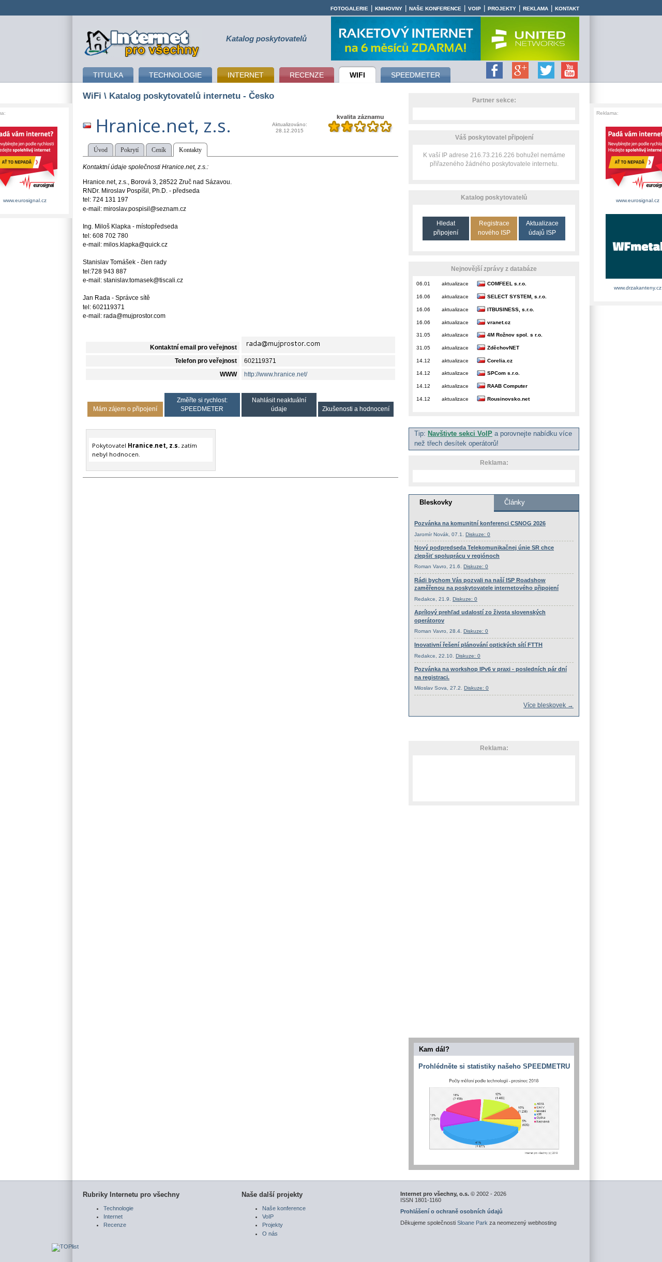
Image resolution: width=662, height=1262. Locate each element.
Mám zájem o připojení (125, 409)
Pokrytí (130, 150)
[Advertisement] (493, 778)
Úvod (101, 150)
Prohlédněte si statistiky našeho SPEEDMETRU (494, 1066)
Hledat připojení (445, 227)
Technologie (118, 1208)
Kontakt (567, 8)
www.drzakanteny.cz (637, 288)
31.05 (423, 335)
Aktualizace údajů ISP (542, 227)
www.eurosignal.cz (25, 200)
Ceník (159, 150)
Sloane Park (472, 1223)
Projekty (502, 8)
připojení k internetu (142, 42)
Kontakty (190, 150)
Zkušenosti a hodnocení (355, 409)
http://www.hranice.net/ (275, 374)
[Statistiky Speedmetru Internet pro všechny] (494, 1155)
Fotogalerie (349, 8)
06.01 (423, 283)
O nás (270, 1233)
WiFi (92, 95)
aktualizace (455, 283)
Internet (113, 1216)
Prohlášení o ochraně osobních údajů (451, 1211)
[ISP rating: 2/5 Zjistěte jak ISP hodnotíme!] (360, 130)
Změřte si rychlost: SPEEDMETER (202, 404)
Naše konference (435, 8)
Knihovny (388, 8)
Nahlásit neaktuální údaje (279, 404)
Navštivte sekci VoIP (460, 433)
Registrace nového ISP (494, 227)
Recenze (114, 1225)
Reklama (535, 8)
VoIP (474, 8)
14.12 (423, 360)
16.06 (423, 296)
